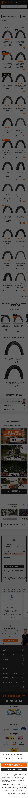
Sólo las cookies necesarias (14, 770)
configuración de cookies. (10, 760)
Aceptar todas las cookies (12, 765)
